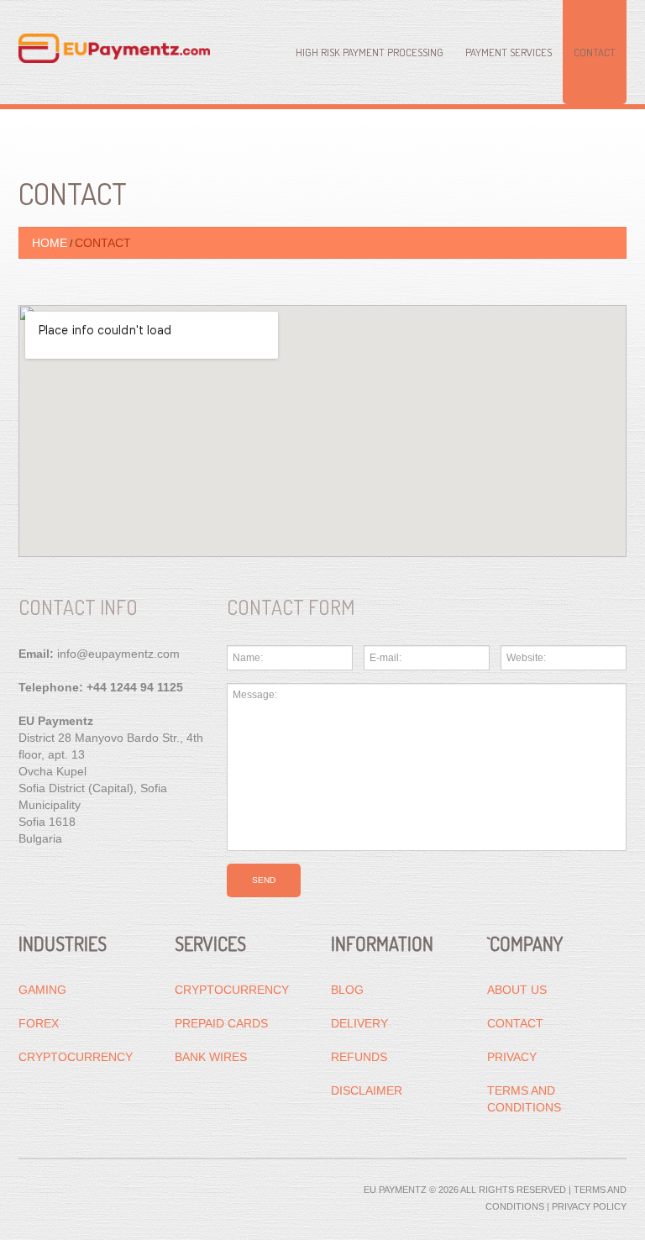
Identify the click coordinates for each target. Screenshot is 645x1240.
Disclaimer (366, 1090)
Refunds (359, 1057)
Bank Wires (211, 1057)
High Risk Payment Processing (369, 52)
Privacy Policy (589, 1206)
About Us (517, 989)
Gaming (42, 989)
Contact (595, 52)
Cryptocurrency (75, 1057)
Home (49, 243)
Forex (38, 1023)
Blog (347, 989)
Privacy (512, 1057)
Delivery (359, 1023)
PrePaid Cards (221, 1023)
